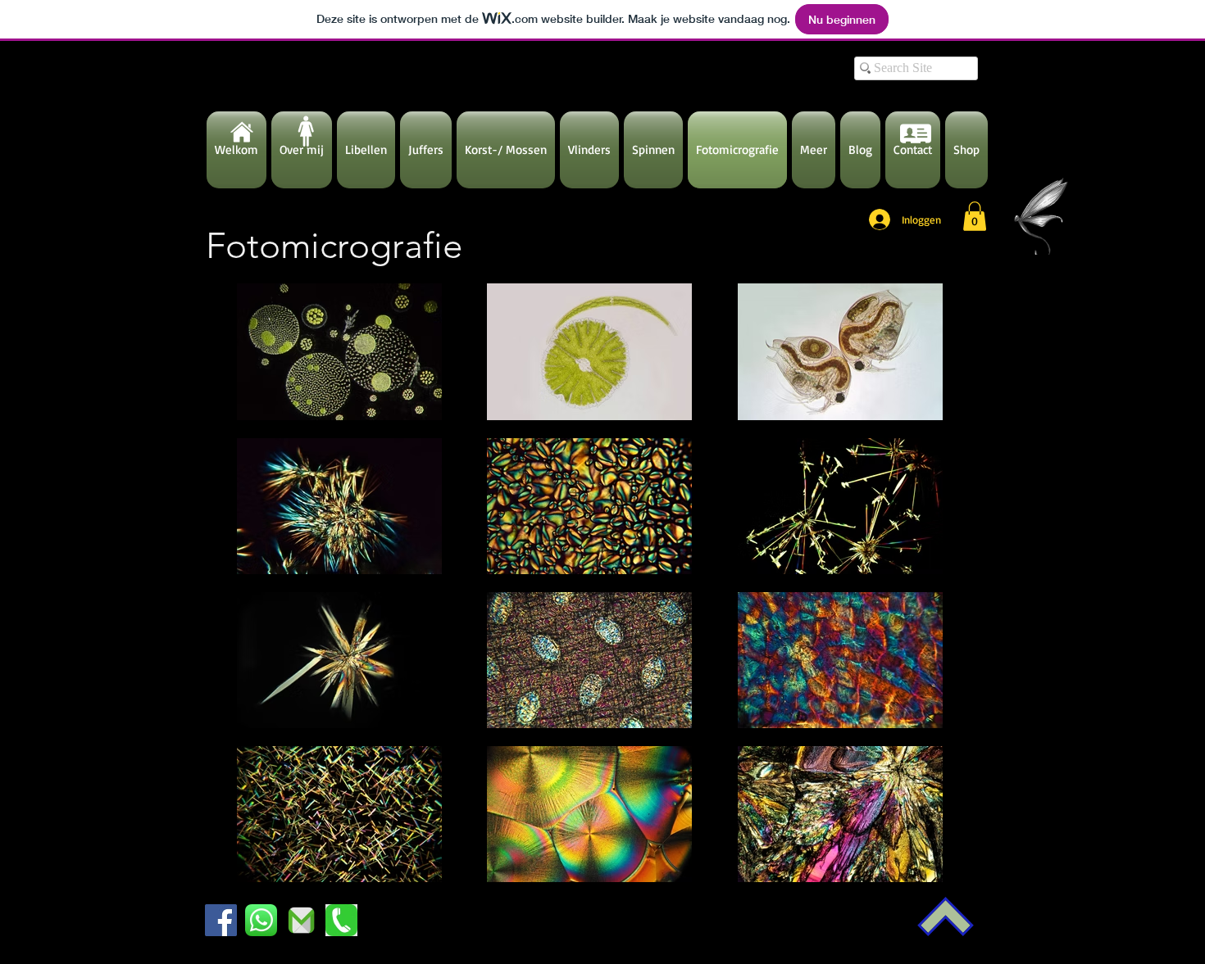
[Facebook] (221, 920)
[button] (974, 216)
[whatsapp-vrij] (261, 920)
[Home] (242, 132)
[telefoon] (341, 920)
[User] (915, 133)
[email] (301, 920)
